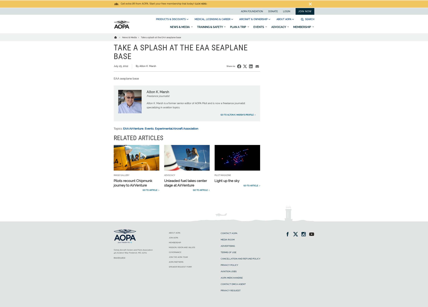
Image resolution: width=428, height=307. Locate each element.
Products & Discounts (171, 19)
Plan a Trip (238, 27)
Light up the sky (227, 181)
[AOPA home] (122, 28)
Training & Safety (210, 27)
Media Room (228, 239)
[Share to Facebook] (239, 66)
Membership (302, 27)
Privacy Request (231, 290)
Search (309, 19)
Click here (200, 4)
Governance (175, 252)
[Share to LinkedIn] (251, 66)
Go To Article (150, 190)
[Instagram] (304, 235)
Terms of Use (228, 252)
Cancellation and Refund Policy (240, 258)
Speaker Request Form (180, 267)
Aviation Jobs (229, 271)
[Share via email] (257, 66)
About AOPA (284, 19)
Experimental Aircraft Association (176, 128)
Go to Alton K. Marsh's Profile (237, 115)
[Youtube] (311, 235)
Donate (273, 11)
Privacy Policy (229, 265)
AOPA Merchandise (232, 278)
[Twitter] (296, 235)
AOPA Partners (176, 262)
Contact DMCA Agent (233, 284)
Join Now (305, 11)
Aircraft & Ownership (253, 19)
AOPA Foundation (252, 11)
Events (259, 27)
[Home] (118, 37)
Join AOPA (173, 238)
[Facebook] (288, 235)
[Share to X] (245, 66)
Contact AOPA (229, 233)
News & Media (180, 27)
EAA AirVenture (133, 128)
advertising (228, 246)
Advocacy (279, 27)
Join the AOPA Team (178, 257)
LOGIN (286, 11)
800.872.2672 (119, 258)
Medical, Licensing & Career (212, 19)
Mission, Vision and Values (182, 247)
